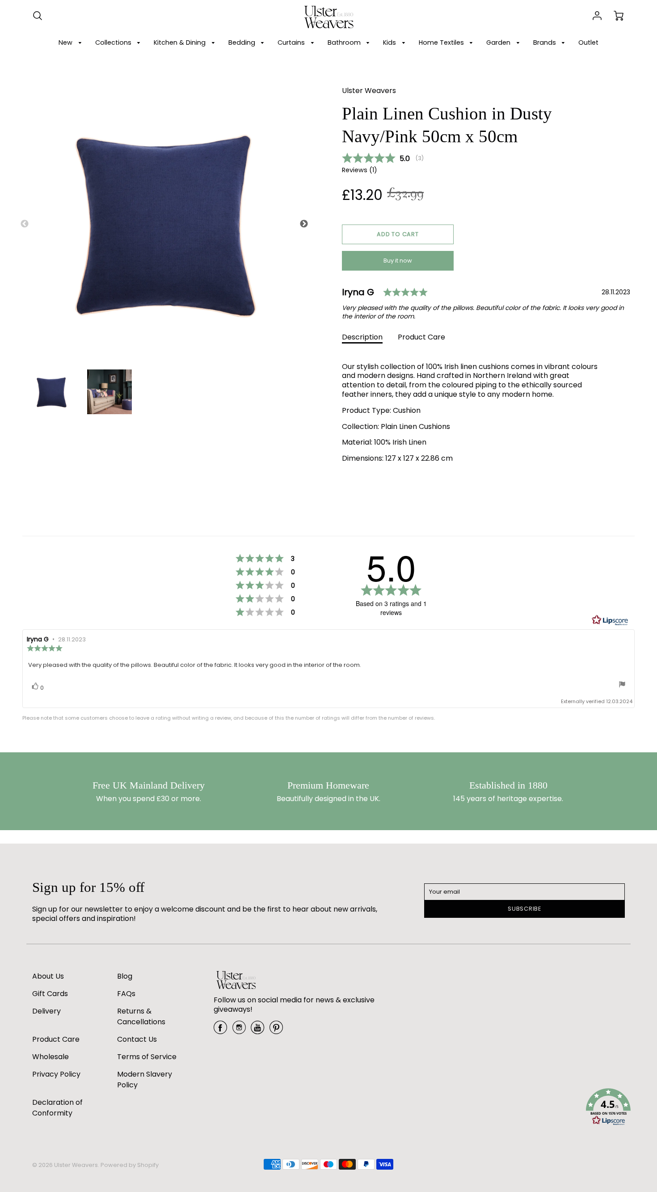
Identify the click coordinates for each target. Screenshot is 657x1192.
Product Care (421, 337)
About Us (48, 976)
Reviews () (359, 170)
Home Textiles (442, 42)
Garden (499, 42)
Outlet (588, 42)
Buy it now (397, 260)
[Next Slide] (303, 224)
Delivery (46, 1011)
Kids (390, 42)
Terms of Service (147, 1057)
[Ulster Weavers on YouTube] (257, 1031)
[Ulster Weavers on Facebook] (220, 1031)
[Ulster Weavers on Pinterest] (276, 1031)
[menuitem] (71, 42)
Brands (545, 42)
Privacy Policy (56, 1074)
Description (362, 337)
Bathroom (345, 42)
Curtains (292, 42)
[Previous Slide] (24, 224)
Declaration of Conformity (57, 1107)
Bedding (242, 42)
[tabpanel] (51, 391)
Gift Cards (50, 993)
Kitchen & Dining (180, 42)
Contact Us (137, 1039)
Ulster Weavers (369, 90)
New (66, 42)
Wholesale (50, 1057)
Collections (114, 42)
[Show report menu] (622, 685)
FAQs (126, 993)
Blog (124, 976)
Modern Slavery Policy (144, 1079)
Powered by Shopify (130, 1165)
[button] (398, 234)
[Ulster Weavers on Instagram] (239, 1031)
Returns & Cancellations (141, 1016)
